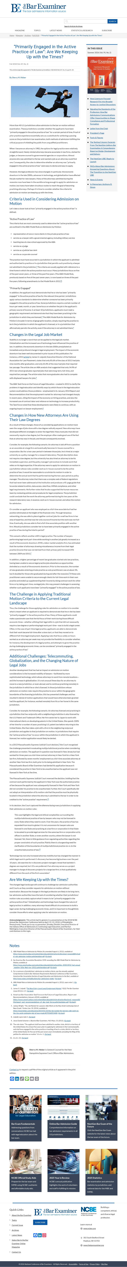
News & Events (96, 179)
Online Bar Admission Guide (63, 1123)
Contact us (14, 1069)
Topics (37, 30)
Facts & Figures (96, 137)
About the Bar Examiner (21, 1215)
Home (12, 35)
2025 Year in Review (59, 1177)
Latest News (56, 30)
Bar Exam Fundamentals (23, 1123)
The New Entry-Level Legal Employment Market (44, 989)
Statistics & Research (82, 30)
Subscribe (107, 30)
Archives (27, 35)
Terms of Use (83, 1264)
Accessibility (73, 1264)
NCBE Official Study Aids (23, 1177)
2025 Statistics (94, 1177)
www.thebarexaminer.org (93, 1245)
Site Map (104, 1264)
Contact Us (16, 1252)
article (26, 357)
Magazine (20, 30)
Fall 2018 (35, 35)
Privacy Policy (95, 1264)
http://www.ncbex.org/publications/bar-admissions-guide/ (33, 979)
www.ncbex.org (89, 1228)
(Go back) (48, 956)
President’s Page (97, 133)
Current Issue (17, 1225)
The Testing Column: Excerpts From (103, 148)
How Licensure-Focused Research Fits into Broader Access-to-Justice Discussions (103, 101)
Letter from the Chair (99, 128)
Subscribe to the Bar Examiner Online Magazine (20, 1243)
